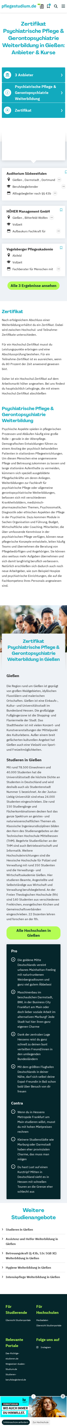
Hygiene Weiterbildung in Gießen (28, 1267)
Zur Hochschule (41, 1422)
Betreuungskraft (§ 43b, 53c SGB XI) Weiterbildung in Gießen (31, 1255)
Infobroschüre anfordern (15, 1422)
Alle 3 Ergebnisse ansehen (33, 285)
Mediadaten (42, 1320)
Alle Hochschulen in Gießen (33, 933)
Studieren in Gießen (19, 1229)
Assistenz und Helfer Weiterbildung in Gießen (32, 1241)
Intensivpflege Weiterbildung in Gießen (33, 1277)
